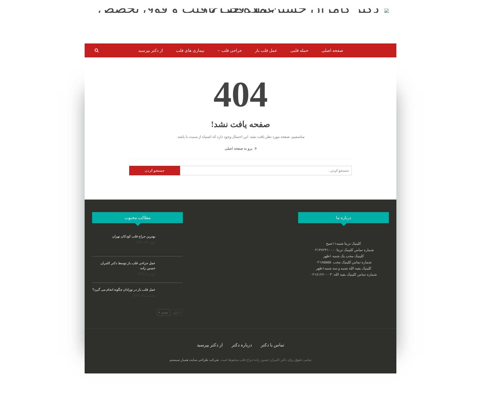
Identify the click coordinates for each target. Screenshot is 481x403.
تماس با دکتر (272, 345)
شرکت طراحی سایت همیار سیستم (194, 360)
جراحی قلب (231, 50)
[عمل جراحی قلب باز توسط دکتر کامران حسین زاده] (171, 269)
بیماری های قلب (190, 50)
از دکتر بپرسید (150, 50)
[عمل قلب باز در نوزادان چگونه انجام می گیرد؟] (171, 296)
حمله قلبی (299, 50)
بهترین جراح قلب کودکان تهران (133, 236)
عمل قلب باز (266, 50)
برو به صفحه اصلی (239, 148)
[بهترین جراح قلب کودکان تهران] (171, 243)
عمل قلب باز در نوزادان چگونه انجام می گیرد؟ (123, 290)
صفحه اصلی (332, 50)
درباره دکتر (242, 345)
